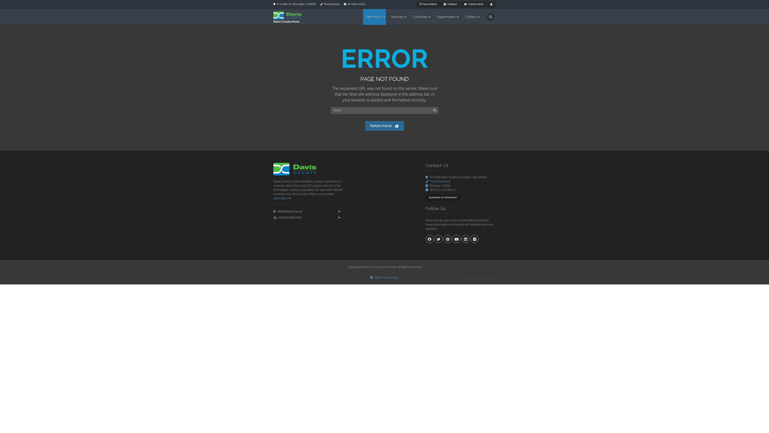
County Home (475, 4)
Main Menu (374, 17)
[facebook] (430, 239)
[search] (491, 17)
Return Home (381, 126)
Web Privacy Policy (290, 211)
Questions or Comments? (443, 197)
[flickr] (475, 239)
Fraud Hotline (429, 4)
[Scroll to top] (763, 427)
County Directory (290, 217)
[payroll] (491, 4)
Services (397, 17)
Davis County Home (286, 21)
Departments (446, 17)
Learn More (280, 198)
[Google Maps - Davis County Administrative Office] (384, 193)
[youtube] (457, 239)
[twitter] (439, 239)
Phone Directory (332, 4)
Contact (470, 17)
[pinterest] (448, 239)
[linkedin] (466, 239)
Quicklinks (420, 17)
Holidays (452, 4)
